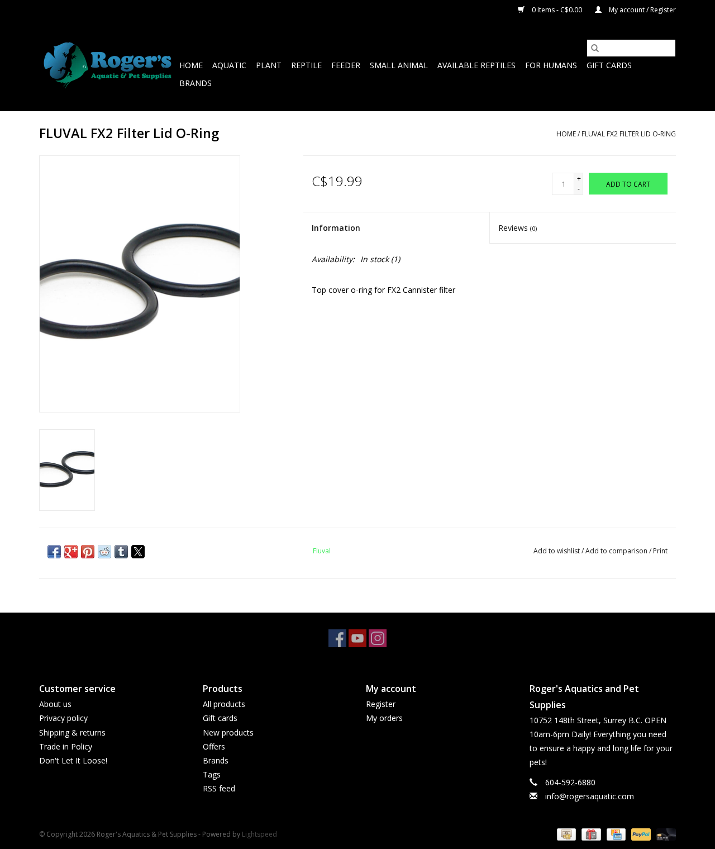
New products (228, 732)
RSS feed (219, 788)
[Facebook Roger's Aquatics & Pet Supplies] (337, 638)
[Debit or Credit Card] (664, 833)
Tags (212, 774)
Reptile (306, 65)
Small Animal (399, 65)
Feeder (345, 65)
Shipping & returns (72, 732)
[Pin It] (87, 551)
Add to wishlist (557, 551)
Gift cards (609, 65)
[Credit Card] (615, 833)
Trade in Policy (65, 746)
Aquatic (229, 65)
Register (380, 704)
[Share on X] (138, 551)
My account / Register (641, 10)
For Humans (551, 65)
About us (55, 704)
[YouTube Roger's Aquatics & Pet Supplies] (357, 638)
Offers (214, 746)
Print (660, 551)
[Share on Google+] (71, 551)
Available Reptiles (476, 65)
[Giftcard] (590, 833)
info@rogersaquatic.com (589, 796)
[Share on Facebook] (54, 551)
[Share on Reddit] (104, 551)
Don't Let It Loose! (73, 760)
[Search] (595, 48)
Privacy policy (63, 718)
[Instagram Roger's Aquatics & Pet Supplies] (378, 638)
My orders (384, 718)
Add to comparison (617, 551)
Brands (195, 83)
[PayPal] (639, 833)
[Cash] (565, 833)
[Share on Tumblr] (121, 551)
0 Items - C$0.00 (557, 10)
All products (224, 704)
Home (191, 65)
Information (336, 227)
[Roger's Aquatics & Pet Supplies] (107, 65)
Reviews (517, 227)
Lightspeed (259, 834)
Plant (269, 65)
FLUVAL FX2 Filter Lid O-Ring (628, 134)
